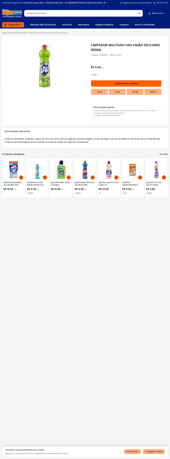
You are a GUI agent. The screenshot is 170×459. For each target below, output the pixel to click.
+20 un (153, 91)
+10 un (135, 91)
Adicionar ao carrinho (126, 83)
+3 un (99, 91)
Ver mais (163, 154)
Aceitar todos (132, 451)
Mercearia (83, 24)
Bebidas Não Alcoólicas (43, 24)
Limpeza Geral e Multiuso (18, 33)
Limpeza (124, 24)
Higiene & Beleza (104, 24)
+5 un (117, 91)
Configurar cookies (154, 451)
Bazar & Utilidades (145, 24)
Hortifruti (67, 24)
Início (4, 33)
